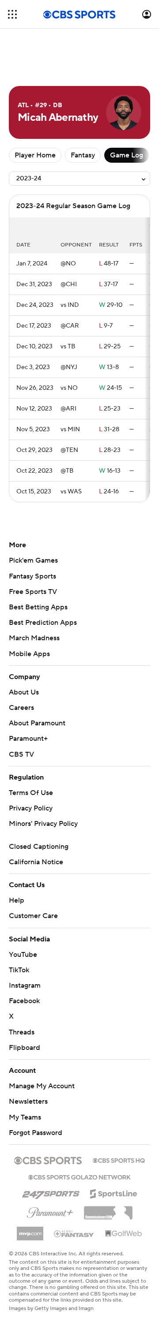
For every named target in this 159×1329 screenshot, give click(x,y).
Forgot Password (35, 1132)
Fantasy (83, 155)
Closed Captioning (38, 846)
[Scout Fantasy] (74, 1233)
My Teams (25, 1117)
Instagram (25, 985)
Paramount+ (28, 738)
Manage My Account (42, 1086)
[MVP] (30, 1230)
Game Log (126, 155)
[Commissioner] (108, 1209)
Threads (21, 1032)
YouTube (23, 954)
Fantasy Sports (32, 576)
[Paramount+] (50, 1210)
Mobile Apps (29, 654)
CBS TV (21, 754)
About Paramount (37, 723)
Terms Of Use (31, 792)
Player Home (35, 155)
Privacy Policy (31, 808)
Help (16, 900)
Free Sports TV (33, 591)
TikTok (19, 970)
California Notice (36, 862)
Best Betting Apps (38, 607)
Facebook (24, 1001)
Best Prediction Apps (43, 622)
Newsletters (28, 1101)
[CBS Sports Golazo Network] (79, 1176)
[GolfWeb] (123, 1233)
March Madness (34, 638)
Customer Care (33, 915)
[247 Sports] (51, 1192)
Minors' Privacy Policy (43, 823)
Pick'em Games (33, 560)
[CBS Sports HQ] (119, 1159)
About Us (24, 692)
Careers (21, 707)
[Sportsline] (113, 1192)
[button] (12, 14)
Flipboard (24, 1047)
